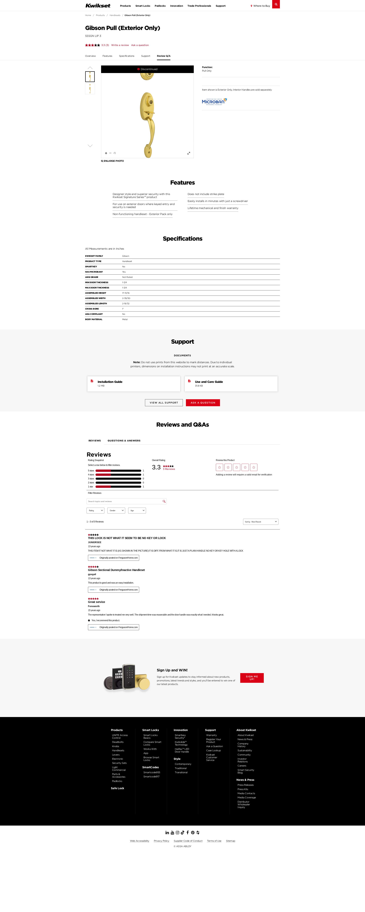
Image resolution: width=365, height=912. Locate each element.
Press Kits (243, 789)
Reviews (95, 440)
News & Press (245, 739)
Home (88, 15)
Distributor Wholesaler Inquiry (244, 804)
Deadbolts (117, 742)
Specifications (126, 56)
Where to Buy (261, 5)
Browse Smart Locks (151, 759)
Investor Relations (243, 760)
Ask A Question (203, 402)
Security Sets (119, 763)
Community (244, 754)
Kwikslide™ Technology (181, 743)
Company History (243, 745)
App (145, 753)
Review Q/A (163, 56)
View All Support (164, 402)
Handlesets (115, 15)
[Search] (276, 4)
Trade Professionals (199, 5)
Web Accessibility (139, 841)
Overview (90, 56)
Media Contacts (246, 793)
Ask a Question (214, 746)
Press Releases (246, 785)
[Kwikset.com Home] (98, 5)
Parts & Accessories (118, 775)
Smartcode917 (151, 776)
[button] (147, 112)
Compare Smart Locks (152, 743)
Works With (150, 749)
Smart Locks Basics (150, 736)
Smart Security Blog (246, 771)
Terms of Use (214, 841)
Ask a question (140, 45)
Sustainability (245, 750)
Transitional (181, 772)
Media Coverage (247, 797)
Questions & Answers (124, 440)
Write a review (120, 45)
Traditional (180, 768)
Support (220, 5)
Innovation (176, 5)
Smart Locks (142, 5)
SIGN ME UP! (252, 678)
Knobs (115, 746)
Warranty (211, 735)
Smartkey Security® (180, 736)
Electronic (117, 759)
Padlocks (160, 5)
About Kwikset (246, 735)
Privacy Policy (161, 841)
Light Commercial (119, 768)
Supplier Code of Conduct (188, 841)
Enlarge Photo (114, 161)
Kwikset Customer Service (211, 757)
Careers (242, 765)
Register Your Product (213, 740)
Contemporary (183, 764)
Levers (115, 754)
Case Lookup (213, 750)
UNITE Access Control (120, 736)
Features (107, 56)
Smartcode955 (151, 772)
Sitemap (230, 841)
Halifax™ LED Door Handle (182, 750)
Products (125, 5)
